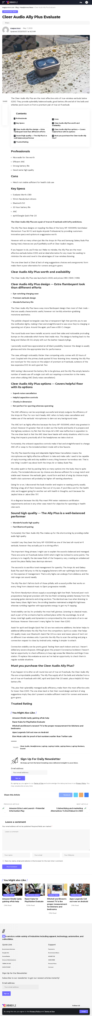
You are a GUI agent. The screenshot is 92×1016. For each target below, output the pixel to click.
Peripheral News (33, 895)
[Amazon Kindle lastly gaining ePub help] (12, 890)
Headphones (35, 746)
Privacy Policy (35, 1012)
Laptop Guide (53, 746)
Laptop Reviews (77, 746)
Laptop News (65, 746)
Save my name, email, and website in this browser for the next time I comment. (34, 861)
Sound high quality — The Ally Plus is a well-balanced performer (30, 137)
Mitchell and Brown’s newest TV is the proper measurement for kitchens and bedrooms (57, 904)
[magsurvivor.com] (12, 2)
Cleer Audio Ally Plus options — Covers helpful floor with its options (68, 130)
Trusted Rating (22, 142)
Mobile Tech (8, 895)
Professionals (21, 118)
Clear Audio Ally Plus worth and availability (65, 124)
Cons (56, 119)
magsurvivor (15, 28)
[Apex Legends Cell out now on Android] (80, 890)
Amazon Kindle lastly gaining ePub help (30, 718)
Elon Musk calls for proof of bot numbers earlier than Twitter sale (42, 736)
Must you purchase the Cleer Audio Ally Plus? (69, 137)
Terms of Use (49, 1012)
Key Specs (20, 123)
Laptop (44, 746)
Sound (22, 749)
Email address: (17, 768)
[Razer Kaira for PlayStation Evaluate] (35, 890)
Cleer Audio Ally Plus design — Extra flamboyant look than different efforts (29, 130)
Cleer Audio (25, 746)
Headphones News (10, 11)
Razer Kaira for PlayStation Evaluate (28, 722)
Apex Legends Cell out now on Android (30, 732)
